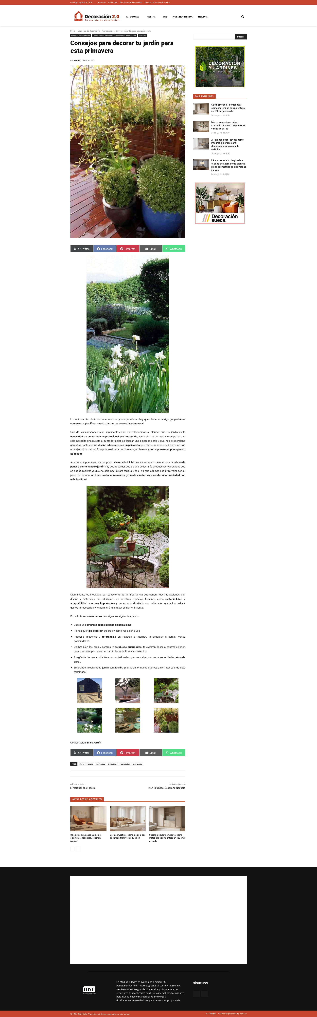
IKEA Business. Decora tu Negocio (166, 787)
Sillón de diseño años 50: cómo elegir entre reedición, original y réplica (85, 838)
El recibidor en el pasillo (83, 787)
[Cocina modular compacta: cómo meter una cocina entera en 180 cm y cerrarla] (167, 818)
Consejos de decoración (89, 30)
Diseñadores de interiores (125, 35)
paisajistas (125, 764)
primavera (137, 764)
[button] (243, 17)
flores (81, 764)
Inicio (72, 30)
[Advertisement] (158, 920)
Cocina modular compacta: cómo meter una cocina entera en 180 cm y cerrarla (167, 838)
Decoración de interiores (103, 35)
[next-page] (78, 849)
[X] (245, 2)
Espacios (142, 35)
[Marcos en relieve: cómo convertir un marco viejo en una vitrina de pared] (201, 126)
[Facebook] (240, 2)
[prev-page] (72, 849)
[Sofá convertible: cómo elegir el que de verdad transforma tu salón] (128, 818)
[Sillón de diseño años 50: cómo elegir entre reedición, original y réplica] (88, 818)
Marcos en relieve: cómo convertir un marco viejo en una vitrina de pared (228, 125)
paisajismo (113, 764)
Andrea (77, 60)
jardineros (100, 764)
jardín (90, 764)
